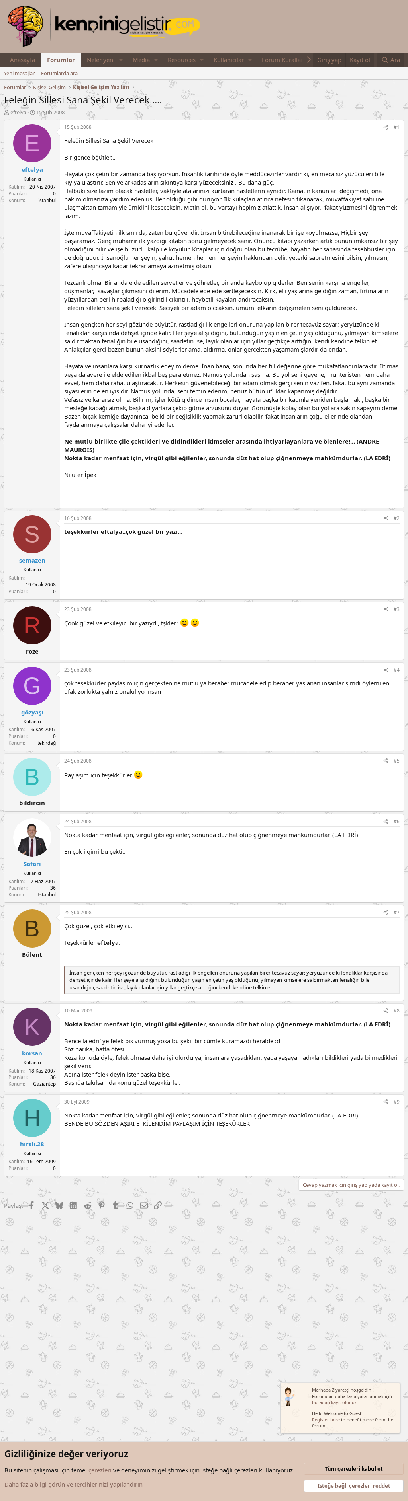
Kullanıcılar (229, 60)
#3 (397, 609)
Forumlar (61, 60)
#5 (397, 760)
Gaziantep (44, 1083)
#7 (397, 912)
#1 (397, 127)
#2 (397, 518)
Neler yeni (101, 60)
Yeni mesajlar (19, 73)
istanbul (47, 200)
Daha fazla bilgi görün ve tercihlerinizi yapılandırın (73, 1484)
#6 (397, 821)
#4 (397, 669)
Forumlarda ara (59, 73)
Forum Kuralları (283, 60)
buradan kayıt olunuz (334, 1402)
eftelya (18, 112)
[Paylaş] (386, 127)
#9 (397, 1101)
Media (141, 60)
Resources (182, 60)
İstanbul (47, 894)
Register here (326, 1420)
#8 (397, 1010)
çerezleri (100, 1470)
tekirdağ (46, 743)
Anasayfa (22, 60)
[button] (121, 60)
